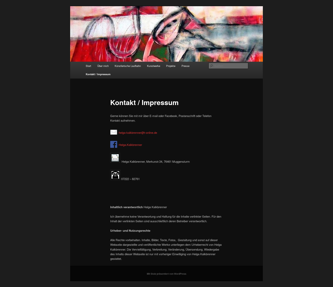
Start (88, 66)
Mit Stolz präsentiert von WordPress (166, 273)
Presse (185, 66)
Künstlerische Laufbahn (128, 66)
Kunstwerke (153, 66)
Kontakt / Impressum (98, 74)
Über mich (103, 66)
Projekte (170, 66)
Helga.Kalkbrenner (130, 145)
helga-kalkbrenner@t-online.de (138, 132)
